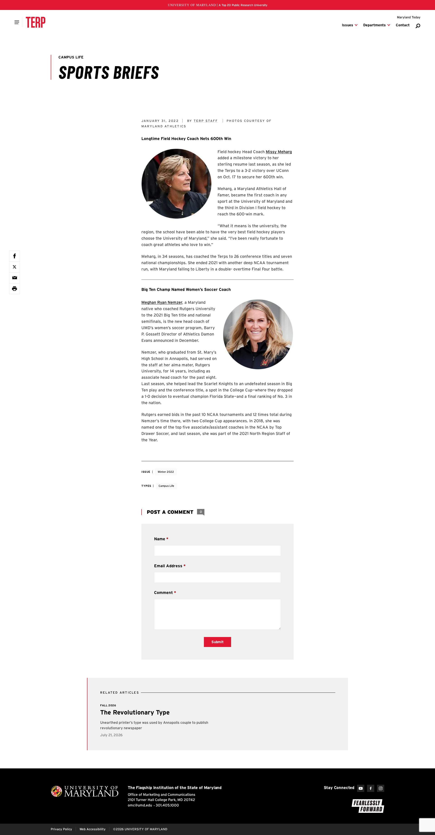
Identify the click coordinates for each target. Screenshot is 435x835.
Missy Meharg (279, 151)
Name (159, 538)
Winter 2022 (166, 471)
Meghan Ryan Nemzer (161, 302)
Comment (163, 592)
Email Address (168, 565)
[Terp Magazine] (35, 22)
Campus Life (166, 485)
